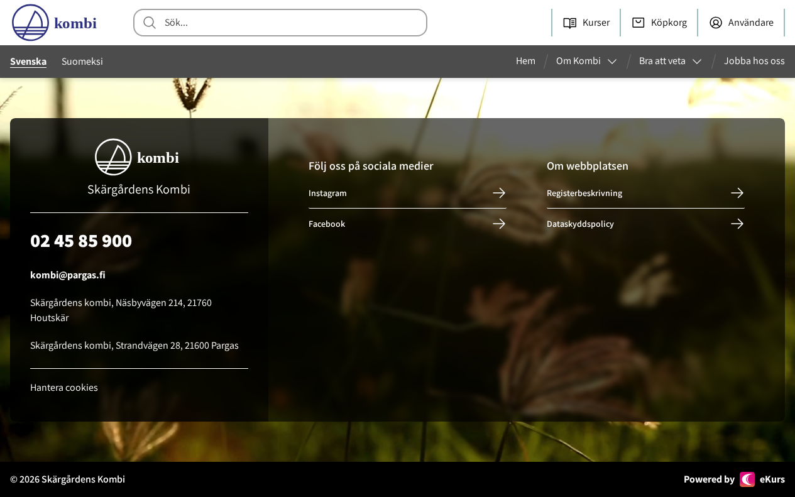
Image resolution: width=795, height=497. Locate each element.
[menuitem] (531, 61)
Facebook (327, 223)
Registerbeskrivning (584, 193)
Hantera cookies (64, 387)
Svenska (28, 61)
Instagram (328, 193)
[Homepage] (56, 22)
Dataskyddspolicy (580, 223)
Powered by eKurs (734, 479)
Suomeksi (82, 61)
